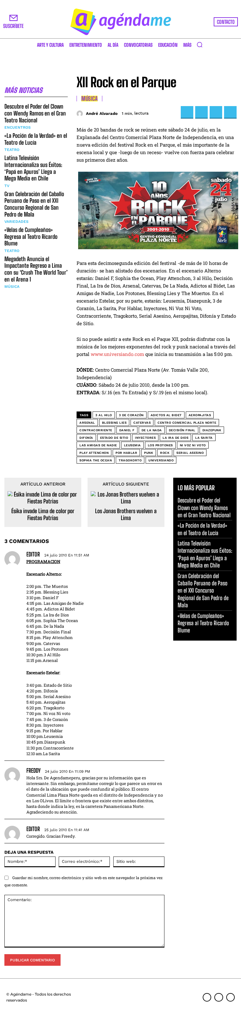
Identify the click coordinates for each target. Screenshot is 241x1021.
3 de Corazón (131, 415)
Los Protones (160, 445)
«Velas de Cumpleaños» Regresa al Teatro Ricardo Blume (30, 236)
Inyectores (145, 437)
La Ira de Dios (175, 437)
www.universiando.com (117, 354)
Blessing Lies (114, 422)
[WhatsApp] (230, 112)
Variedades (16, 221)
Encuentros (17, 127)
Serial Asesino (190, 452)
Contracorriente (95, 430)
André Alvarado (102, 113)
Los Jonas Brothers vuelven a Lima (126, 514)
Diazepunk (212, 430)
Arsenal (87, 422)
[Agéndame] (120, 21)
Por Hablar (126, 452)
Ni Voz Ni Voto (193, 445)
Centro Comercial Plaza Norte (187, 422)
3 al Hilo (103, 415)
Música (11, 286)
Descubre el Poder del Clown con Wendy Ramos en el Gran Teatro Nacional (35, 113)
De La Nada (152, 430)
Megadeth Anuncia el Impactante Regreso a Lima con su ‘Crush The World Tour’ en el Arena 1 (36, 269)
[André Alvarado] (80, 113)
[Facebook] (187, 112)
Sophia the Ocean (95, 460)
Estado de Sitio (114, 437)
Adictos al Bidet (166, 415)
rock (164, 452)
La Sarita (204, 437)
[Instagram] (218, 997)
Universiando (161, 460)
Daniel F (127, 430)
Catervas (142, 422)
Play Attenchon (94, 452)
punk (148, 452)
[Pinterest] (216, 112)
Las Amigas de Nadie (98, 445)
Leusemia (132, 445)
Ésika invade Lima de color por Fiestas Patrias (42, 514)
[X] (201, 112)
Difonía (86, 437)
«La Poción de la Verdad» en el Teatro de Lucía (35, 139)
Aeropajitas (200, 415)
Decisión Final (182, 430)
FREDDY (33, 770)
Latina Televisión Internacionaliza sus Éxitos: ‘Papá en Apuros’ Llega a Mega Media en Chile (33, 168)
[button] (199, 44)
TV (6, 186)
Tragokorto (130, 460)
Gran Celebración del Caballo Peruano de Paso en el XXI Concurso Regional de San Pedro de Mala (34, 204)
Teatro (11, 150)
